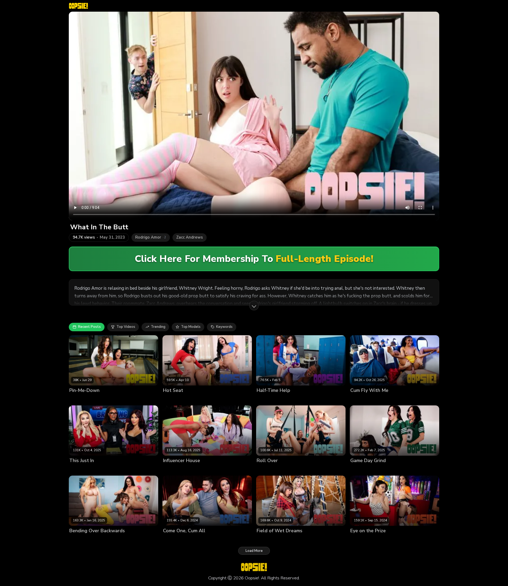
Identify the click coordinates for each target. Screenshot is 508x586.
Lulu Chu (377, 539)
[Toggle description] (254, 305)
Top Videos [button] (125, 326)
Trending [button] (158, 326)
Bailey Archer (108, 539)
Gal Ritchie (126, 399)
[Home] (78, 6)
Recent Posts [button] (89, 326)
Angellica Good (82, 399)
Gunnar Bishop (380, 399)
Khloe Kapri (293, 469)
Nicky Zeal (217, 539)
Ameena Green (175, 399)
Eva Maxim (194, 469)
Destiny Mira (296, 399)
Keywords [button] (224, 326)
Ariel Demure (80, 469)
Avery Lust (106, 399)
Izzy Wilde (359, 539)
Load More (254, 550)
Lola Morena (215, 469)
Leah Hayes (220, 399)
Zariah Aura (396, 539)
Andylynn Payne (270, 399)
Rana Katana (316, 469)
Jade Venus (196, 539)
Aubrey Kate (173, 469)
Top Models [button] (191, 326)
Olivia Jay (358, 399)
